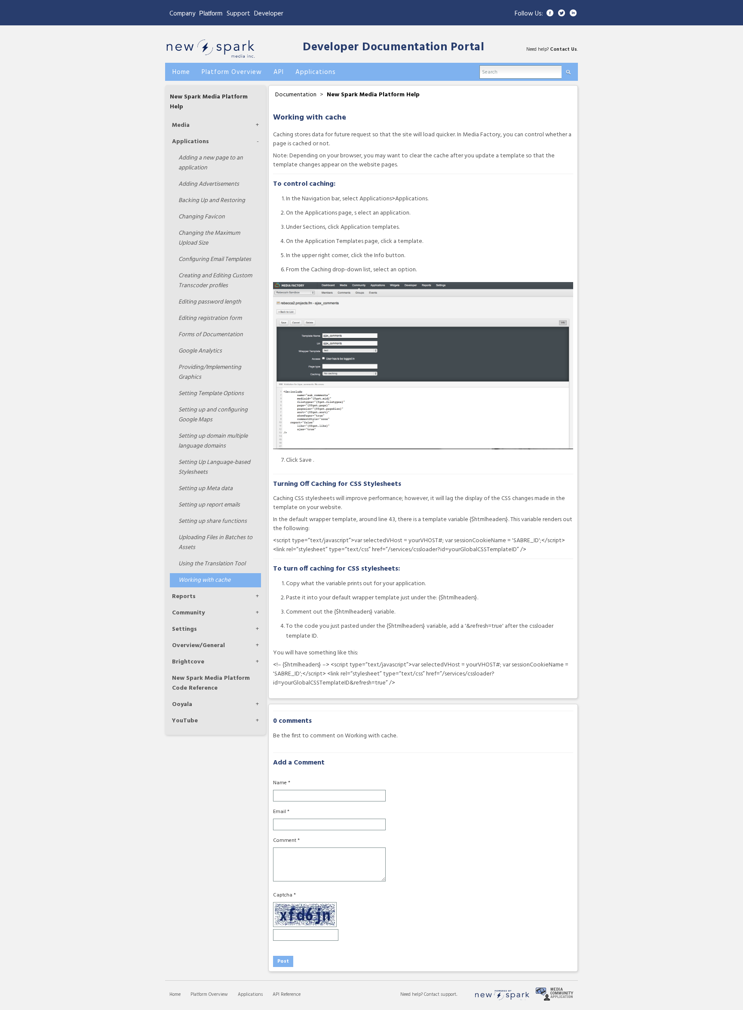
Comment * (286, 840)
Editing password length (209, 302)
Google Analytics (200, 351)
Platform (211, 13)
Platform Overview (209, 994)
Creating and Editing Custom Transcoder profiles (215, 281)
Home (175, 994)
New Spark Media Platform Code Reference (211, 683)
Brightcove (188, 662)
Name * (281, 783)
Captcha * (284, 895)
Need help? (412, 994)
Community (188, 613)
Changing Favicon (201, 217)
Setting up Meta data (205, 489)
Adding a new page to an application (210, 163)
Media (181, 125)
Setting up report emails (209, 505)
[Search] (568, 70)
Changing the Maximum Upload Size (209, 238)
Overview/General (198, 646)
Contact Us (563, 49)
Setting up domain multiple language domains (213, 441)
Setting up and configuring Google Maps (213, 415)
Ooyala (182, 704)
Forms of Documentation (210, 335)
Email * (281, 811)
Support (238, 14)
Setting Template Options (211, 394)
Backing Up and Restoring (211, 201)
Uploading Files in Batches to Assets (215, 543)
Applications (190, 142)
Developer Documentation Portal (393, 47)
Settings (184, 629)
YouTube (185, 721)
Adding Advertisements (208, 184)
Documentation (295, 95)
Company (182, 14)
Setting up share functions (212, 521)
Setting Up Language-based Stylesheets (214, 467)
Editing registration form (210, 318)
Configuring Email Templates (214, 259)
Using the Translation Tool (212, 564)
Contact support (440, 994)
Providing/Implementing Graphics (209, 372)
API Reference (287, 994)
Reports (184, 597)
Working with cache (204, 580)
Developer (268, 14)
